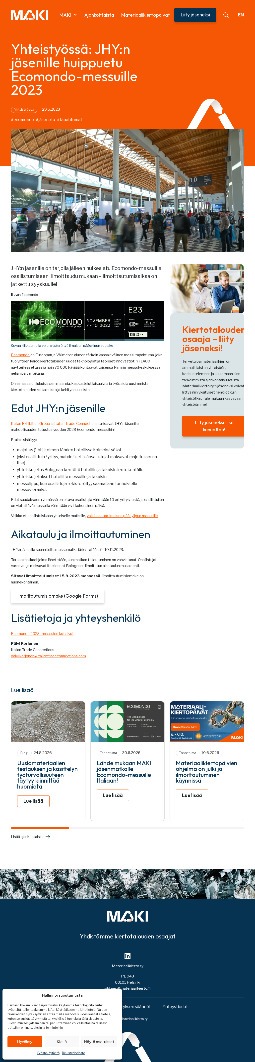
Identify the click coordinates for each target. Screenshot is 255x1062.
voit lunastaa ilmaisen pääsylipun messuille (122, 515)
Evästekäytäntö (48, 1053)
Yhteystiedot (175, 1006)
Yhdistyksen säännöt (131, 1006)
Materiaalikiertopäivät (145, 15)
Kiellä (62, 1042)
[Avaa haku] (226, 15)
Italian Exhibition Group (30, 423)
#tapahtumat (69, 119)
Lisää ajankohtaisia (27, 836)
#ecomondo (22, 119)
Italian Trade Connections (76, 423)
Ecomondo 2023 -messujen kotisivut (42, 633)
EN (241, 15)
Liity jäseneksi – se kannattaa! (214, 426)
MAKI (65, 15)
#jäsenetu (45, 119)
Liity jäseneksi (195, 15)
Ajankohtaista (99, 15)
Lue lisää (33, 801)
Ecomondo (20, 355)
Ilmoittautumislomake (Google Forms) (57, 596)
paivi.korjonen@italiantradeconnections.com (48, 656)
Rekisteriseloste (73, 1053)
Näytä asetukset (99, 1042)
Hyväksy (24, 1042)
